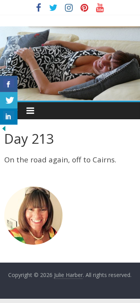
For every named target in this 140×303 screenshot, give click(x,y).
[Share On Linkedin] (9, 116)
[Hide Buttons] (4, 129)
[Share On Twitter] (9, 100)
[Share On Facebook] (9, 84)
